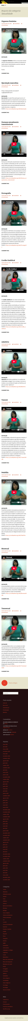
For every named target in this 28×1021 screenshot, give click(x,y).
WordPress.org (6, 1009)
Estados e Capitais (7, 929)
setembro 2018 (6, 816)
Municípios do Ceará (7, 964)
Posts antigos (10, 683)
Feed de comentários (8, 1006)
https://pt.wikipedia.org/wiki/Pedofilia (15, 535)
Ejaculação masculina (9, 83)
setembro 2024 (6, 758)
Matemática (5, 957)
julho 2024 (5, 763)
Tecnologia (5, 987)
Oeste (6, 723)
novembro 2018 (6, 812)
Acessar (5, 1002)
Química (5, 973)
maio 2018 (5, 826)
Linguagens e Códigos (8, 950)
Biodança (5, 908)
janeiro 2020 (5, 793)
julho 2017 (5, 844)
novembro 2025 (6, 751)
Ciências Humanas (7, 917)
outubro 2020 (6, 779)
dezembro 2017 (6, 833)
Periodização (6, 710)
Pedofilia (4, 472)
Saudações (5, 975)
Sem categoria (6, 978)
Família (4, 931)
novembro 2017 (6, 835)
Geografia (5, 938)
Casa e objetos (6, 912)
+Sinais (4, 889)
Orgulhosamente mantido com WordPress (14, 1018)
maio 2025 (5, 753)
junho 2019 (5, 802)
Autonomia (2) (6, 707)
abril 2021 (5, 770)
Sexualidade (17, 23)
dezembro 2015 (6, 877)
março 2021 (5, 772)
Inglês (4, 943)
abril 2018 (5, 828)
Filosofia (5, 933)
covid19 (4, 922)
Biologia (5, 910)
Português (5, 968)
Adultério (5, 342)
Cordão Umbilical (8, 260)
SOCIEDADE (13, 732)
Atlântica (5, 901)
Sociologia (5, 985)
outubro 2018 (6, 814)
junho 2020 (5, 786)
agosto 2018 (6, 819)
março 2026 (5, 749)
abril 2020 (5, 791)
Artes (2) (5, 703)
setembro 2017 (6, 840)
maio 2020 (5, 788)
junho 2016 (5, 868)
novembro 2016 (6, 856)
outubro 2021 (6, 765)
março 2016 (5, 875)
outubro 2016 (6, 858)
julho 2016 (5, 865)
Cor (4, 919)
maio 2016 (5, 870)
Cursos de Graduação (8, 924)
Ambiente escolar (7, 894)
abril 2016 (5, 872)
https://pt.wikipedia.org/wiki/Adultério (16, 386)
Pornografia (6, 193)
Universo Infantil (6, 989)
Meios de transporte (7, 961)
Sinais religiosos (6, 982)
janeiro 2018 (5, 830)
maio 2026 (5, 744)
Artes (4, 898)
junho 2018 (5, 823)
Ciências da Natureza (7, 915)
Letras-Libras (6, 947)
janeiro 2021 (5, 774)
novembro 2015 (6, 879)
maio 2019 (5, 805)
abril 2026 (5, 746)
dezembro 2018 (6, 809)
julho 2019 (5, 800)
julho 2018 (5, 821)
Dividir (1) (10, 730)
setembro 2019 (6, 795)
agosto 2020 (6, 781)
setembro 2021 (6, 767)
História (4, 940)
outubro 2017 (6, 837)
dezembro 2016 (6, 854)
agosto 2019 (6, 798)
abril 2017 (5, 851)
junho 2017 (5, 847)
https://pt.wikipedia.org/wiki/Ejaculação (16, 109)
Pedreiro (12, 734)
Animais (4, 896)
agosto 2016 (6, 863)
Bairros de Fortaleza (7, 905)
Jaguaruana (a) (6, 727)
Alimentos (5, 891)
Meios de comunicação (8, 959)
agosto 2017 (6, 842)
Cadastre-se (6, 999)
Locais (4, 954)
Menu (2, 5)
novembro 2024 (6, 756)
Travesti (4, 400)
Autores (5, 903)
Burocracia (5, 705)
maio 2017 (5, 849)
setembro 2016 (6, 861)
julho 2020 (5, 784)
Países (4, 966)
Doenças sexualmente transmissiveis (10, 123)
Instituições (5, 945)
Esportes (5, 926)
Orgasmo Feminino (8, 21)
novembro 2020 (6, 777)
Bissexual (5, 549)
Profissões (5, 971)
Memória (5, 712)
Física (4, 936)
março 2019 (5, 807)
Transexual (5, 608)
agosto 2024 (6, 760)
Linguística (5, 952)
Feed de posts (6, 1004)
